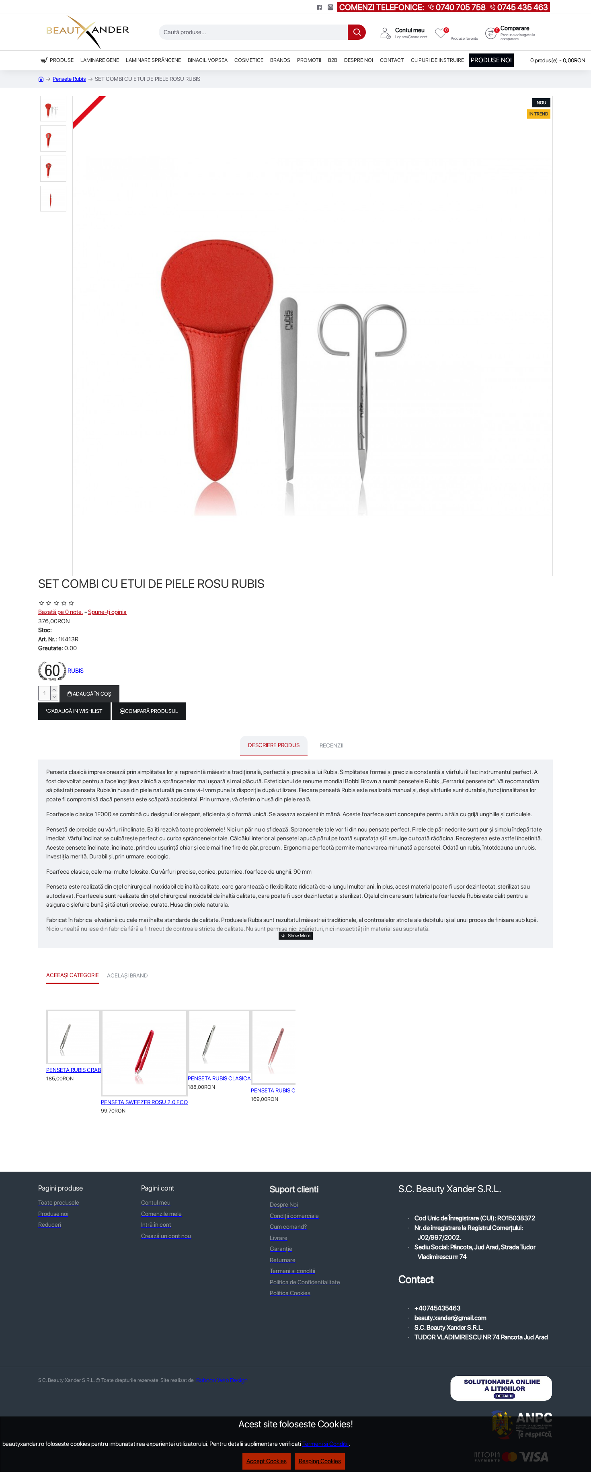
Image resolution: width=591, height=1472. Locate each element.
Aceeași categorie (72, 975)
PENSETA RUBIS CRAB (73, 1070)
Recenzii (331, 745)
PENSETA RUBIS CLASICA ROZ (288, 1090)
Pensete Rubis (69, 79)
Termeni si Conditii (325, 1443)
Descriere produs (274, 745)
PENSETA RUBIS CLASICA (219, 1078)
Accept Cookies (266, 1461)
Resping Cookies (320, 1461)
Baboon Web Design (222, 1380)
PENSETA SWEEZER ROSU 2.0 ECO (144, 1102)
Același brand (127, 975)
